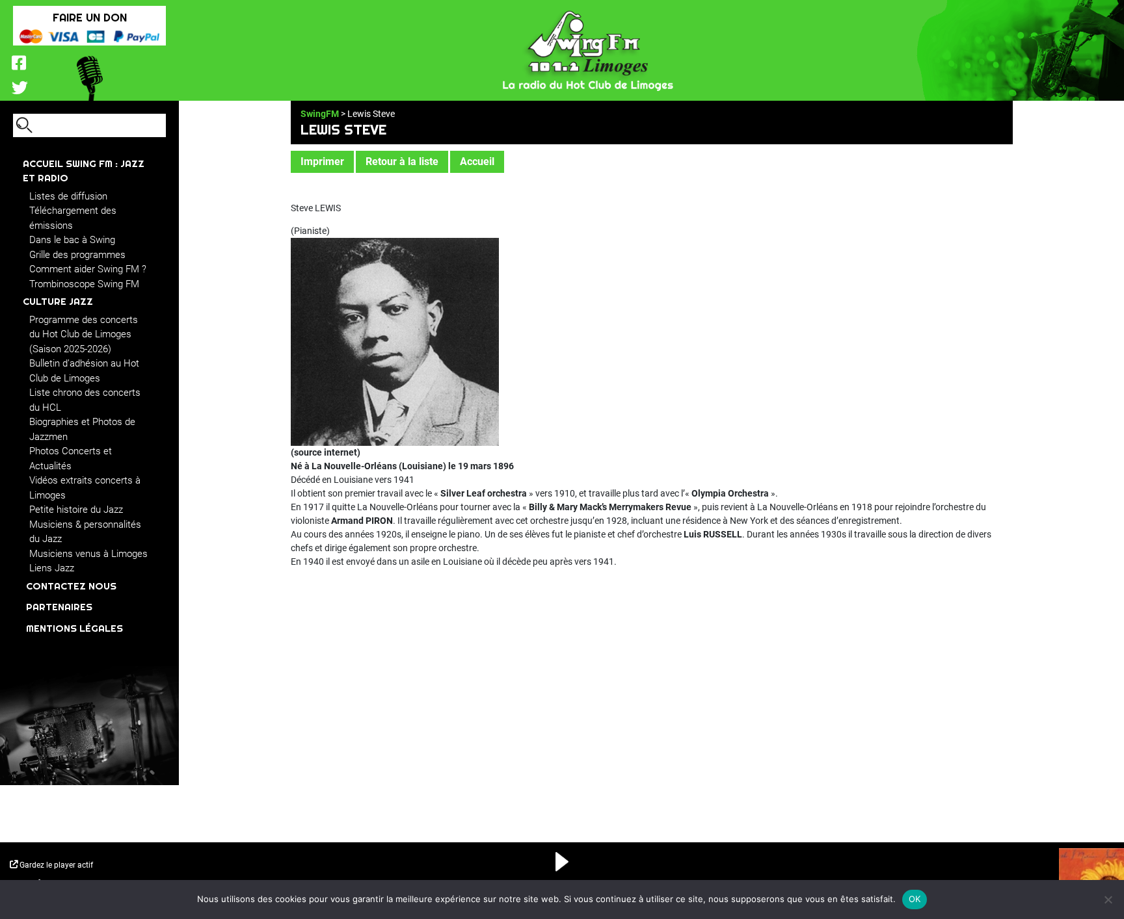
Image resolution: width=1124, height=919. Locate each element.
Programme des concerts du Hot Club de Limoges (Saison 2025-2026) (83, 334)
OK (915, 899)
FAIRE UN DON (90, 17)
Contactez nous (71, 586)
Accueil (477, 161)
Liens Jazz (51, 568)
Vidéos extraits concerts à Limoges (84, 487)
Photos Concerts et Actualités (70, 458)
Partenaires (59, 607)
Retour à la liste (402, 161)
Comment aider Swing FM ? (87, 269)
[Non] (1107, 899)
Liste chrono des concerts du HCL (84, 400)
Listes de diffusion (68, 196)
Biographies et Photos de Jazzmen (82, 429)
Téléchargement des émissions (72, 218)
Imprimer (322, 161)
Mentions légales (74, 628)
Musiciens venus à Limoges (88, 554)
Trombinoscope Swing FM (84, 284)
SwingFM (320, 114)
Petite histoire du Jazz (76, 509)
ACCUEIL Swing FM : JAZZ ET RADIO (83, 171)
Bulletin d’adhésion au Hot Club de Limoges (84, 370)
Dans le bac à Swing (72, 240)
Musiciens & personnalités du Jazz (85, 532)
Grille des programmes (77, 255)
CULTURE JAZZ (58, 301)
